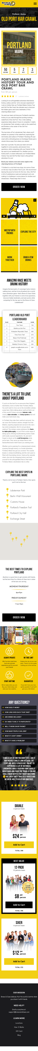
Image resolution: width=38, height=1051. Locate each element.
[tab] (19, 707)
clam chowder (12, 414)
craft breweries (22, 438)
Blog (19, 1035)
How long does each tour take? (17, 712)
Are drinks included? (13, 717)
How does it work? (12, 707)
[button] (19, 187)
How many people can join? (15, 731)
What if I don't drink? (13, 736)
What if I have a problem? (15, 741)
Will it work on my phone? (15, 726)
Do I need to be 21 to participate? (18, 722)
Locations (19, 1023)
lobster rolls (27, 412)
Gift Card (19, 1031)
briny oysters (25, 414)
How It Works (19, 1027)
